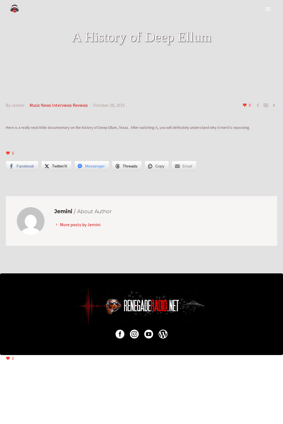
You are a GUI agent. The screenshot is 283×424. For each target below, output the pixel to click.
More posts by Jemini (80, 224)
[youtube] (148, 334)
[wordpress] (163, 334)
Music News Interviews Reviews (59, 105)
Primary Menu (268, 9)
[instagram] (134, 334)
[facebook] (120, 334)
